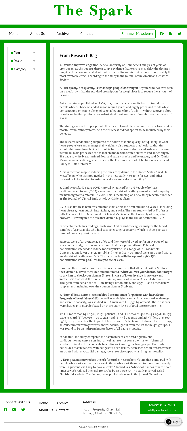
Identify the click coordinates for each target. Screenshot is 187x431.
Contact (86, 34)
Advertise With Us (162, 405)
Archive (62, 34)
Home (13, 34)
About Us (37, 34)
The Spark (93, 12)
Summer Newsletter (138, 34)
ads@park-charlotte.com (162, 410)
